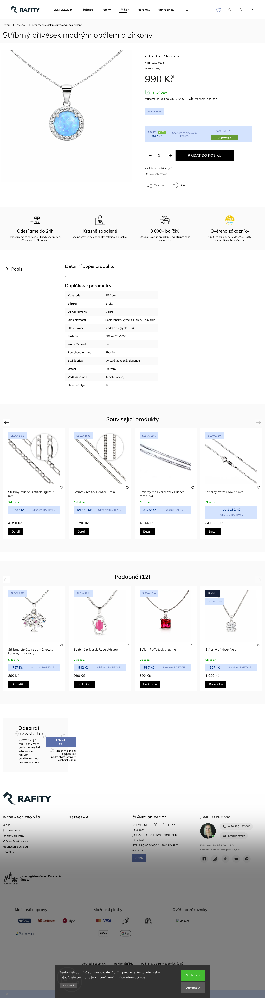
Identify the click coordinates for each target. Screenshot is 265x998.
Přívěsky (110, 295)
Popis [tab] (16, 269)
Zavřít (243, 198)
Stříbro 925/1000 (115, 336)
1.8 (107, 385)
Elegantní (134, 360)
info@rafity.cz (236, 835)
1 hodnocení (172, 56)
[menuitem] (63, 9)
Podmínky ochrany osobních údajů (162, 963)
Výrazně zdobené (116, 360)
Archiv (139, 858)
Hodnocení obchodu (15, 846)
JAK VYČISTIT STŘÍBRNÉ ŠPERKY (153, 825)
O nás (6, 825)
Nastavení (68, 985)
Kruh (108, 344)
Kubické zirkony (115, 377)
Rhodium (110, 352)
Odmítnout (193, 987)
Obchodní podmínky (94, 963)
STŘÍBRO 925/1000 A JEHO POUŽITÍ (155, 845)
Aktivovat (224, 138)
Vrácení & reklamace (15, 841)
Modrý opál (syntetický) (119, 328)
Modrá (109, 311)
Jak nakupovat (12, 830)
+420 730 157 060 (239, 826)
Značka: (152, 68)
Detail (16, 531)
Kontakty (8, 852)
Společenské (113, 320)
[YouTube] (236, 859)
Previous (7, 422)
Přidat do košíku (204, 155)
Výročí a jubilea (131, 320)
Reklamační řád (123, 963)
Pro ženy (110, 369)
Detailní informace (156, 174)
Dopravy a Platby (13, 835)
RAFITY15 (224, 130)
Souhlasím (193, 975)
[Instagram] (215, 859)
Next (259, 422)
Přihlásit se (61, 742)
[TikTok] (225, 859)
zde (142, 977)
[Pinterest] (247, 859)
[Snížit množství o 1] (150, 156)
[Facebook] (204, 859)
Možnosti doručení (206, 99)
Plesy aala (149, 320)
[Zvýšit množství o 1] (170, 156)
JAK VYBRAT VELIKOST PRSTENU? (154, 835)
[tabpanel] (34, 483)
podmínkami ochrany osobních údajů (63, 758)
